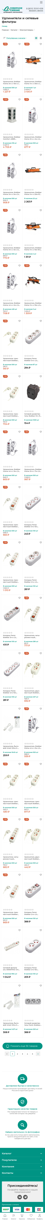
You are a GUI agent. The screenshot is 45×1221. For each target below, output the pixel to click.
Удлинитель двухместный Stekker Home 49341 (32, 692)
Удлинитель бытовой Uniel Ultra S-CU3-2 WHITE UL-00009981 (11, 1024)
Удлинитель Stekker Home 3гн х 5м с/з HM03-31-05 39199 (11, 193)
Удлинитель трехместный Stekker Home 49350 (32, 803)
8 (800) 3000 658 (34, 9)
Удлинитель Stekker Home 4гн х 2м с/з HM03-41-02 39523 (11, 304)
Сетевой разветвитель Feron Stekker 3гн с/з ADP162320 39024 (32, 1024)
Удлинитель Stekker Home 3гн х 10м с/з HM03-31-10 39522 (11, 83)
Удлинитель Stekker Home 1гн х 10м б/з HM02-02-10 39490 (33, 249)
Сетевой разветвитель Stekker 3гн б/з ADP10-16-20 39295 (33, 415)
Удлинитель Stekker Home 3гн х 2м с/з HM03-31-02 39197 (33, 138)
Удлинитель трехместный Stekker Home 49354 (10, 526)
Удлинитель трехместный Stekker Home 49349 (10, 415)
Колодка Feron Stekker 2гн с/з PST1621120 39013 (31, 913)
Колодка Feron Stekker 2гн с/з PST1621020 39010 (31, 581)
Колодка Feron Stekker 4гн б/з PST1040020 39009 (11, 692)
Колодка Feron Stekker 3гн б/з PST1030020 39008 (32, 526)
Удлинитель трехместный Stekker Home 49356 (10, 581)
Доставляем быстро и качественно (22, 1086)
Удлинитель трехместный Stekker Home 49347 (10, 803)
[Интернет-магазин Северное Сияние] (12, 9)
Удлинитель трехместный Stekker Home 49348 (10, 360)
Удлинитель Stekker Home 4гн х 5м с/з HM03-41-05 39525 (33, 747)
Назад (4, 26)
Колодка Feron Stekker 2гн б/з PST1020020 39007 (32, 969)
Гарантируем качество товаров (22, 1109)
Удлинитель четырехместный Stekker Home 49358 (11, 858)
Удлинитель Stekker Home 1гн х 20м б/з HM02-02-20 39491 (33, 193)
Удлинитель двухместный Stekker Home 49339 (32, 858)
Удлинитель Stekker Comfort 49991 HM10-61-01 (11, 138)
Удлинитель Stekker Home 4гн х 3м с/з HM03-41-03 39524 (11, 470)
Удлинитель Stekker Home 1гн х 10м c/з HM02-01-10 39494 (33, 304)
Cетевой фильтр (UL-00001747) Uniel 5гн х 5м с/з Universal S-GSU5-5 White (11, 969)
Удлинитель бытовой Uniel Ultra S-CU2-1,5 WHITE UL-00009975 (11, 747)
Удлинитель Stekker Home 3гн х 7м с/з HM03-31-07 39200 (33, 470)
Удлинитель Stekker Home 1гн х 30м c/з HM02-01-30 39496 (33, 83)
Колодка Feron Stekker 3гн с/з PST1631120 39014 (10, 636)
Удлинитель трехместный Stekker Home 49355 (10, 913)
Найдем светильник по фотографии (22, 1132)
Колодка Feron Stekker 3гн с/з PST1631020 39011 (31, 360)
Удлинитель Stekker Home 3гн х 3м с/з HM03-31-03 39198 (11, 249)
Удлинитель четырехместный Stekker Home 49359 (32, 636)
